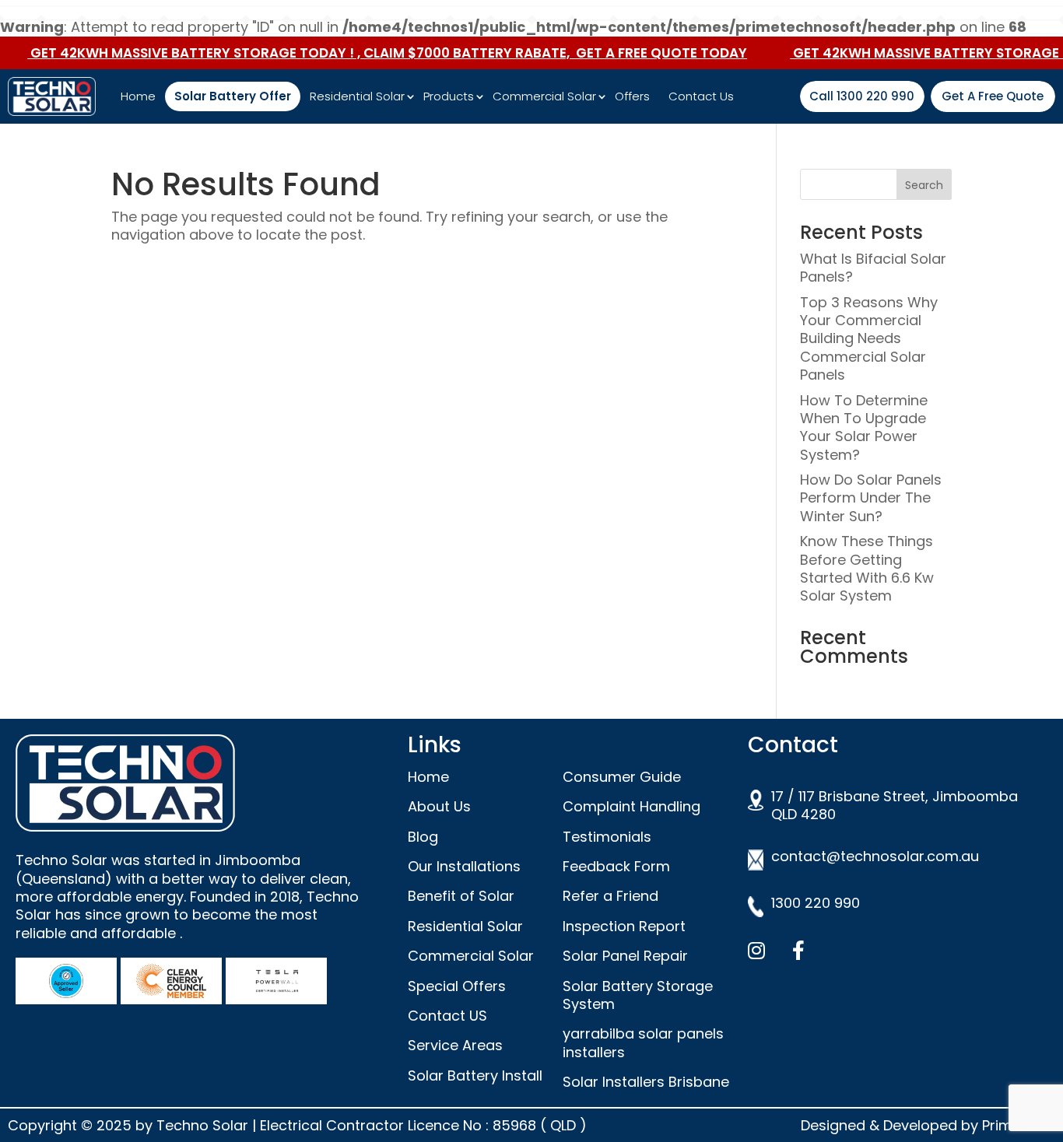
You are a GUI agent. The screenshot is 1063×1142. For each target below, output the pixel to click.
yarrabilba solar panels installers (643, 1042)
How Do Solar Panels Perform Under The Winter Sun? (871, 498)
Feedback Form (616, 866)
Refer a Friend (610, 896)
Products (448, 96)
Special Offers (457, 986)
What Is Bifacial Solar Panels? (873, 267)
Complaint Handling (631, 806)
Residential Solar (357, 96)
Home (138, 96)
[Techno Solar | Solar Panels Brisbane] (60, 96)
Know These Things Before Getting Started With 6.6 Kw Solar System (867, 568)
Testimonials (607, 836)
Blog (423, 836)
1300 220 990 (815, 903)
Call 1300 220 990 (861, 96)
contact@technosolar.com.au (875, 856)
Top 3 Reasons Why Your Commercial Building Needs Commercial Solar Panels (869, 339)
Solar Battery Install (475, 1075)
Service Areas (455, 1045)
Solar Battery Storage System (638, 995)
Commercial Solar (544, 96)
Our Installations (464, 866)
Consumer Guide (622, 776)
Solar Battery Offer (232, 96)
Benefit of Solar (461, 896)
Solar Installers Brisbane (646, 1081)
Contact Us (701, 96)
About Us (439, 806)
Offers (632, 96)
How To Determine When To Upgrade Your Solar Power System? (864, 427)
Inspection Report (624, 926)
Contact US (447, 1015)
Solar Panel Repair (625, 955)
